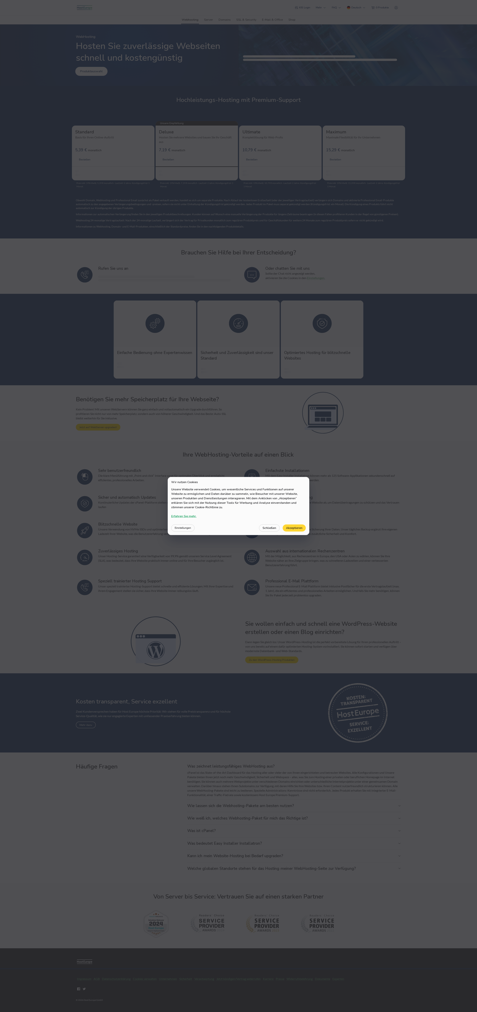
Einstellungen (183, 528)
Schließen (269, 528)
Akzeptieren (294, 528)
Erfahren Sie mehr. (184, 516)
